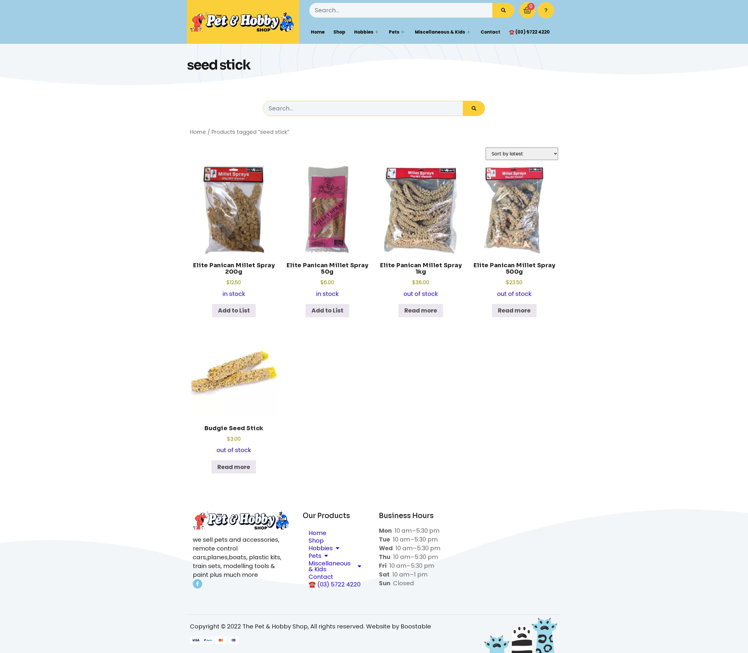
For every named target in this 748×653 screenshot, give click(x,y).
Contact (490, 32)
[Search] (503, 10)
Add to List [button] (234, 310)
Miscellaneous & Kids (440, 32)
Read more (420, 310)
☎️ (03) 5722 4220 (529, 32)
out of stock (421, 280)
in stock (234, 280)
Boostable (416, 626)
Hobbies (363, 32)
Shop (339, 32)
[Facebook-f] (197, 583)
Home (318, 32)
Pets (394, 32)
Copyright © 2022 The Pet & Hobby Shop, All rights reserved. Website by (295, 626)
